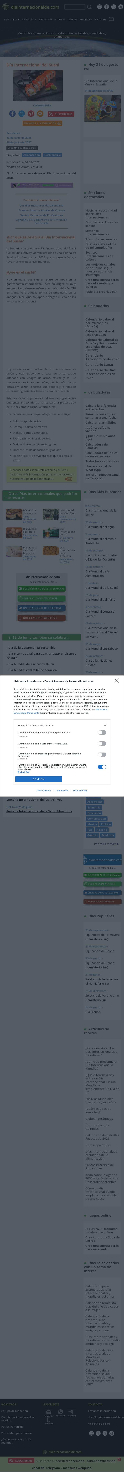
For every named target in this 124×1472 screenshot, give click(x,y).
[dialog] (62, 736)
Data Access (62, 790)
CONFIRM (39, 779)
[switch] (102, 732)
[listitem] (62, 725)
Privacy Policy (80, 790)
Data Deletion (44, 790)
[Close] (118, 682)
